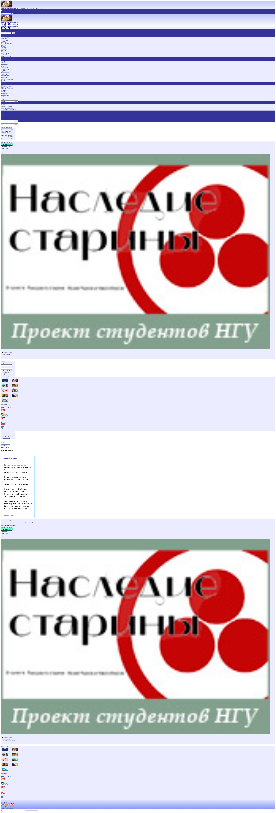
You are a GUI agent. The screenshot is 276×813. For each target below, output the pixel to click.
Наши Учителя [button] (3, 35)
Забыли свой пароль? (6, 376)
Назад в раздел (9, 515)
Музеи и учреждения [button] (3, 102)
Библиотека (3, 90)
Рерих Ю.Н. (3, 45)
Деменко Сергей (10, 458)
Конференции (4, 69)
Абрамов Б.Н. (4, 49)
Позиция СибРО (5, 55)
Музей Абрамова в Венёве (7, 108)
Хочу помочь (4, 80)
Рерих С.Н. (3, 47)
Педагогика (3, 71)
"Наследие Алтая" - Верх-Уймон (9, 109)
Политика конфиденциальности (7, 808)
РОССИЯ (3, 98)
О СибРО (3, 61)
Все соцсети (4, 100)
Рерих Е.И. (3, 42)
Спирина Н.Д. (4, 50)
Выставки (3, 66)
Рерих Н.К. (3, 44)
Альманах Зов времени (6, 88)
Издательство (4, 74)
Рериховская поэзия (5, 72)
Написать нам (6, 438)
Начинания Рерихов (5, 53)
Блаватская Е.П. (4, 40)
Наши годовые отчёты (6, 63)
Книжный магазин (5, 76)
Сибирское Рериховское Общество (8, 806)
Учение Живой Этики (6, 38)
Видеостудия (4, 77)
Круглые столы (4, 64)
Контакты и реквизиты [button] (6, 801)
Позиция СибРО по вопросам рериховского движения (9, 354)
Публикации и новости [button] (4, 83)
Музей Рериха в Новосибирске (8, 104)
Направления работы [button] (4, 59)
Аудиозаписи (4, 93)
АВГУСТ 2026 (4, 148)
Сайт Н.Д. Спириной (6, 56)
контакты (22, 8)
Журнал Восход (4, 87)
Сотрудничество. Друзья (7, 79)
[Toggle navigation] (1, 10)
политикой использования (31, 810)
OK (2, 811)
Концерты (3, 67)
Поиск (13, 13)
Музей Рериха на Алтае (6, 106)
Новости (3, 85)
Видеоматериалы (5, 95)
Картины (3, 92)
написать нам (30, 8)
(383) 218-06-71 (4, 11)
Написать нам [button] (4, 802)
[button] (6, 407)
